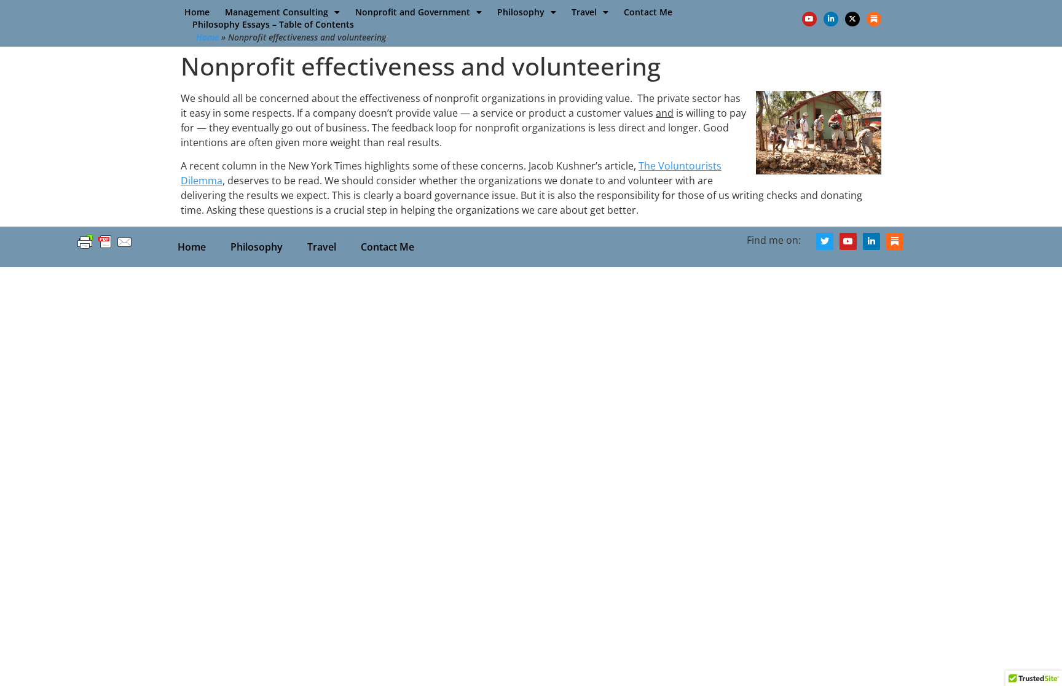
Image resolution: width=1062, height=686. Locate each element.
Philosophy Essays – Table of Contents (273, 24)
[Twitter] (824, 241)
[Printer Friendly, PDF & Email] (105, 247)
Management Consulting (276, 12)
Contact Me (648, 12)
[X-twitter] (852, 19)
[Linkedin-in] (831, 19)
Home (197, 12)
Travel (584, 12)
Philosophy (521, 12)
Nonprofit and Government (412, 12)
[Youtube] (809, 19)
